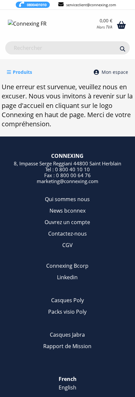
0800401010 (37, 4)
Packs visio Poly (67, 311)
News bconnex (67, 210)
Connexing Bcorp (67, 265)
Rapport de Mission (67, 346)
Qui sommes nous (67, 199)
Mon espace (115, 72)
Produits (22, 72)
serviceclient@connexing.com (91, 4)
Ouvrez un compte (67, 222)
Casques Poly (67, 300)
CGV (67, 245)
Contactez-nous (67, 233)
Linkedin (67, 277)
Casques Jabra (67, 334)
